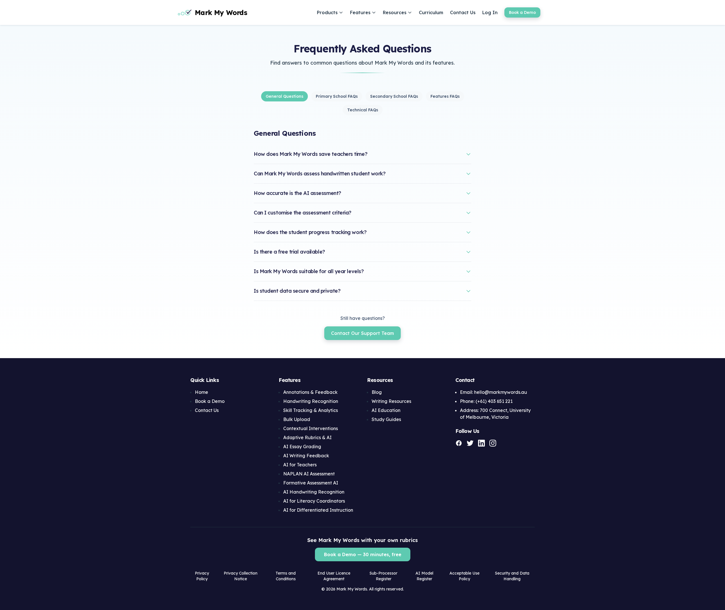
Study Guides (386, 419)
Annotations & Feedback (310, 392)
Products (327, 12)
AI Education (386, 410)
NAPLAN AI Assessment (309, 474)
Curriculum (431, 12)
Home (201, 392)
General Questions (284, 96)
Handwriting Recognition (310, 401)
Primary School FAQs (337, 96)
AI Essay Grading (302, 446)
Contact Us (462, 12)
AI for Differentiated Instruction (318, 510)
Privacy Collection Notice (240, 576)
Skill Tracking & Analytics (310, 410)
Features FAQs (445, 96)
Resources (394, 12)
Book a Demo (522, 12)
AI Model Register (424, 576)
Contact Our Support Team (362, 333)
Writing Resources (391, 401)
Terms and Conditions (286, 576)
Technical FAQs (362, 109)
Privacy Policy (202, 576)
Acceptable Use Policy (464, 576)
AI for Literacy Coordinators (314, 501)
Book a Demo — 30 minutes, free (362, 554)
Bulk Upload (296, 419)
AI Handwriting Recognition (313, 492)
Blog (377, 392)
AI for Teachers (300, 464)
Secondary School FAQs (394, 96)
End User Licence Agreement (333, 576)
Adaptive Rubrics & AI (307, 437)
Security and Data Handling (512, 576)
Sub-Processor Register (383, 576)
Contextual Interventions (310, 428)
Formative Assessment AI (310, 483)
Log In (490, 12)
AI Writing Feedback (306, 455)
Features (360, 12)
